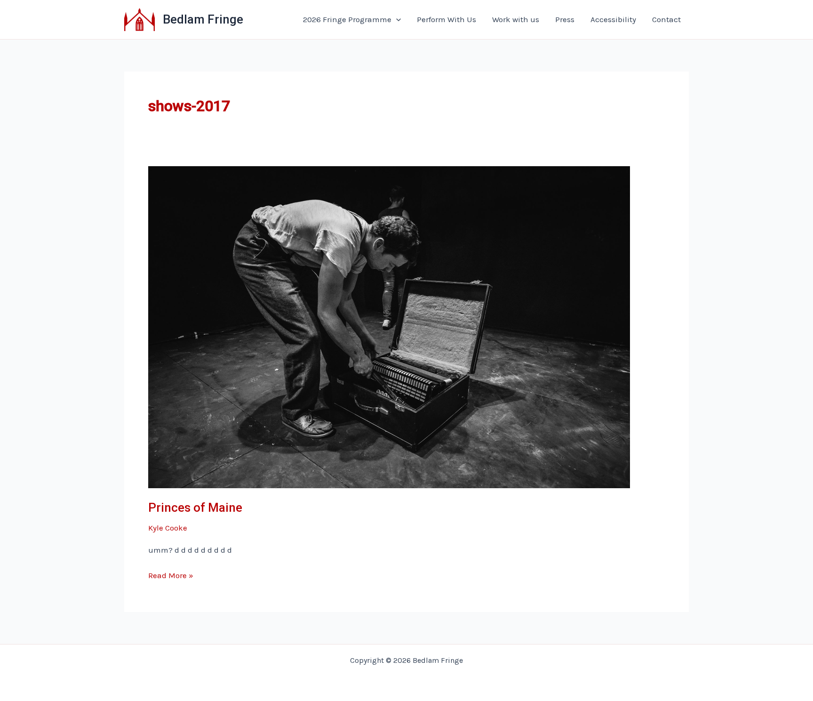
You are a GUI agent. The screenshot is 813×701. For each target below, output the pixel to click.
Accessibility (613, 19)
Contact (666, 19)
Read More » (170, 576)
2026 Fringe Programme (347, 19)
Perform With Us (446, 19)
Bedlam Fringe (203, 19)
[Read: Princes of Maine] (389, 326)
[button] (396, 19)
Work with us (515, 19)
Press (564, 19)
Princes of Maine (195, 507)
